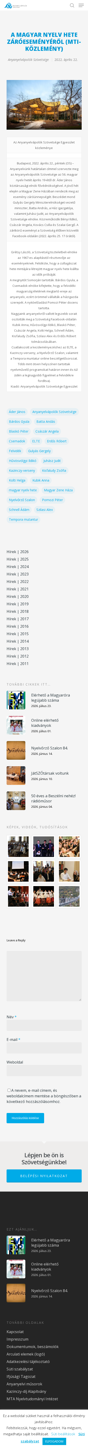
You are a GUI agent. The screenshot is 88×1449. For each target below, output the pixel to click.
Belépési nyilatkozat (44, 1176)
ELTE (36, 441)
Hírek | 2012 (18, 656)
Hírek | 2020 (18, 596)
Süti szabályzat (20, 1369)
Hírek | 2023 (18, 574)
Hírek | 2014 (18, 641)
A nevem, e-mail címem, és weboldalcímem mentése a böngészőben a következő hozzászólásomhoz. (44, 1096)
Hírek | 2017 (18, 618)
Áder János (17, 411)
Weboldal (15, 1062)
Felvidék (15, 451)
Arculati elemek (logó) (26, 1354)
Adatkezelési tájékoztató (28, 1361)
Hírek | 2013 (18, 648)
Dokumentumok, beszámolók (33, 1346)
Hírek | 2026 (18, 551)
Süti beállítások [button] (63, 1434)
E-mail (13, 1039)
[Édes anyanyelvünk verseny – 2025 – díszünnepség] (44, 896)
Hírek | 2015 (18, 633)
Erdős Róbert (57, 441)
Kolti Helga (17, 480)
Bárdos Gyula (19, 421)
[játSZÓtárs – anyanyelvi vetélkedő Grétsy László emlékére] (19, 846)
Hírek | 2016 (18, 626)
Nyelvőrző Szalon (22, 500)
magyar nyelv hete (23, 490)
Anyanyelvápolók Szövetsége (28, 59)
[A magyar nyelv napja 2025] (19, 896)
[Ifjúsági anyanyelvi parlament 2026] (44, 871)
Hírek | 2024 (18, 566)
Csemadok (17, 441)
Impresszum (17, 1339)
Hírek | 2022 (18, 581)
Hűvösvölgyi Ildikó (22, 460)
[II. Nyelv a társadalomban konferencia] (44, 846)
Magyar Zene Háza (58, 490)
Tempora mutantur (23, 519)
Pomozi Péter (52, 500)
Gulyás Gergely (39, 451)
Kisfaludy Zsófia (54, 470)
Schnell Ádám (19, 509)
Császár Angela (47, 431)
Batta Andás (45, 421)
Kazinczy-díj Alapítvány (26, 1391)
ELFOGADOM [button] (54, 1441)
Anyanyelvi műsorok (24, 1384)
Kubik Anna (40, 480)
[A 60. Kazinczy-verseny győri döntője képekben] (69, 846)
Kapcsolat (15, 1331)
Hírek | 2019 (18, 604)
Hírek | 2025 (18, 559)
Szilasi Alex (44, 509)
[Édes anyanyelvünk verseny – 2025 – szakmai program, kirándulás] (69, 896)
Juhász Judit (52, 460)
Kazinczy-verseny (22, 470)
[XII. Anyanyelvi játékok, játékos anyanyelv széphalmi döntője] (19, 871)
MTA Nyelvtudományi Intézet (32, 1398)
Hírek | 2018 (18, 611)
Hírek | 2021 (18, 589)
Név (12, 1016)
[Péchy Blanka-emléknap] (69, 871)
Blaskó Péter (18, 431)
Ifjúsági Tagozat (21, 1376)
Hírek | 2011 (18, 663)
